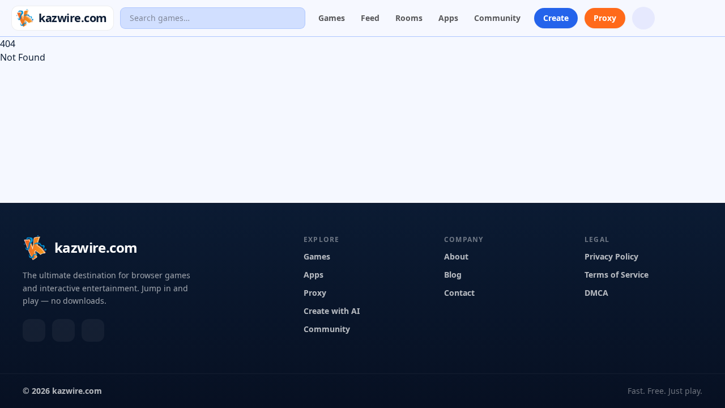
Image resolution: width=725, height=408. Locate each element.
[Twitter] (63, 330)
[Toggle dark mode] (673, 18)
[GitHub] (93, 330)
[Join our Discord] (643, 18)
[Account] (702, 18)
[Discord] (34, 330)
